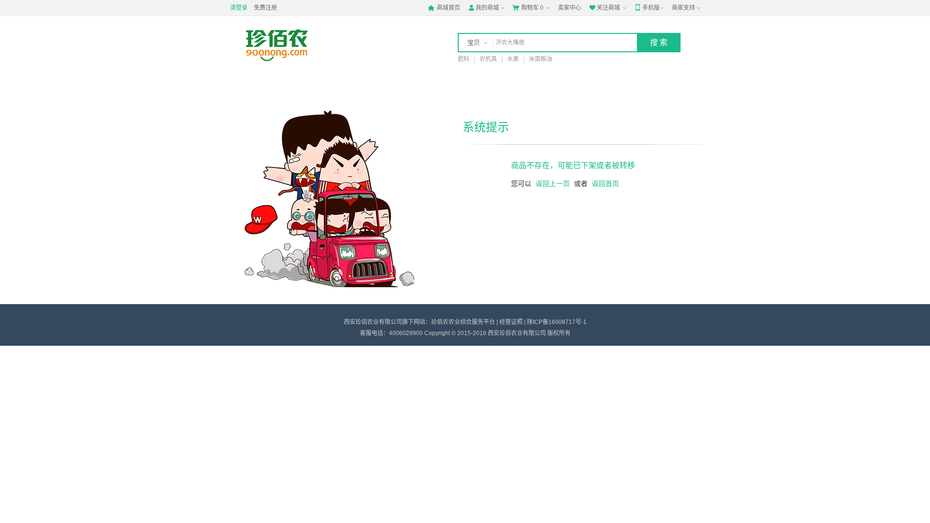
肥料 (463, 59)
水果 (513, 59)
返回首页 (605, 183)
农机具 (488, 59)
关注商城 (604, 7)
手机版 (647, 7)
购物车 (527, 7)
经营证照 (511, 322)
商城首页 (444, 7)
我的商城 (483, 7)
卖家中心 (569, 7)
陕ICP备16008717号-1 (557, 322)
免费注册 (265, 7)
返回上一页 (553, 183)
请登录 (239, 7)
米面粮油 (540, 59)
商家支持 (683, 7)
